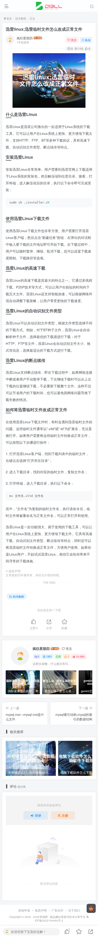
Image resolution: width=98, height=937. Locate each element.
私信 (87, 40)
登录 (38, 815)
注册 (65, 815)
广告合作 (57, 910)
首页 (9, 18)
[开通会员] (91, 908)
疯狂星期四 (25, 38)
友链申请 (24, 910)
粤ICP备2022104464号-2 (62, 918)
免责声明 (41, 910)
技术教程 (20, 18)
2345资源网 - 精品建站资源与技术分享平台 (59, 917)
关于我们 (74, 910)
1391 (49, 656)
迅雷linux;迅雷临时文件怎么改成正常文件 (44, 29)
